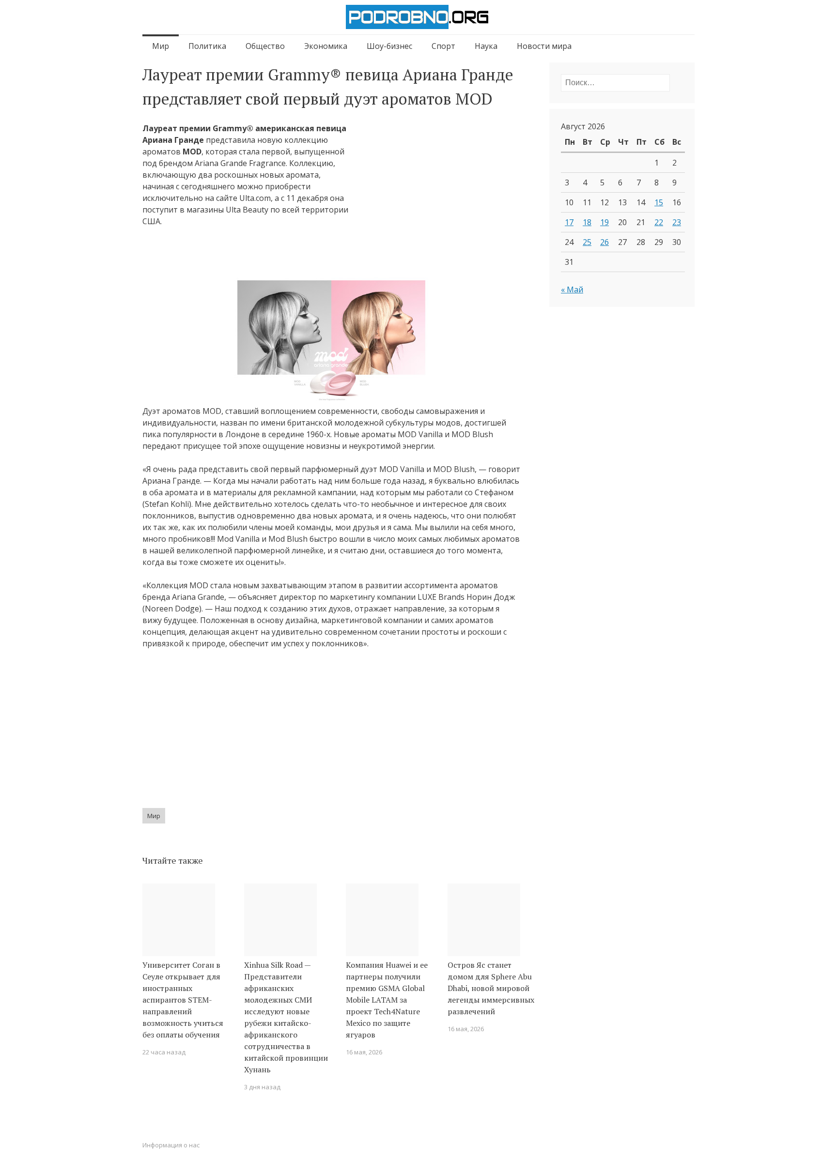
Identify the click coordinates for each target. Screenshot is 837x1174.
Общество (265, 46)
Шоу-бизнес (389, 46)
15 (658, 202)
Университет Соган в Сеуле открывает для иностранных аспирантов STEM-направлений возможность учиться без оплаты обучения (182, 1000)
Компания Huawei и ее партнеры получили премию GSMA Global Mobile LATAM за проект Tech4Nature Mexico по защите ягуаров (387, 1000)
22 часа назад (164, 1052)
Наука (486, 46)
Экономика (325, 46)
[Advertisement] (438, 202)
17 (569, 222)
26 (604, 242)
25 (587, 242)
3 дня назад (262, 1087)
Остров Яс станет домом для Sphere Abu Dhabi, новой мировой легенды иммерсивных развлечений (491, 988)
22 (658, 222)
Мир (160, 46)
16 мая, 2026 (364, 1052)
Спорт (443, 46)
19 (604, 222)
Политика (207, 46)
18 (587, 222)
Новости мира (544, 46)
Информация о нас (171, 1145)
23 (676, 222)
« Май (572, 289)
